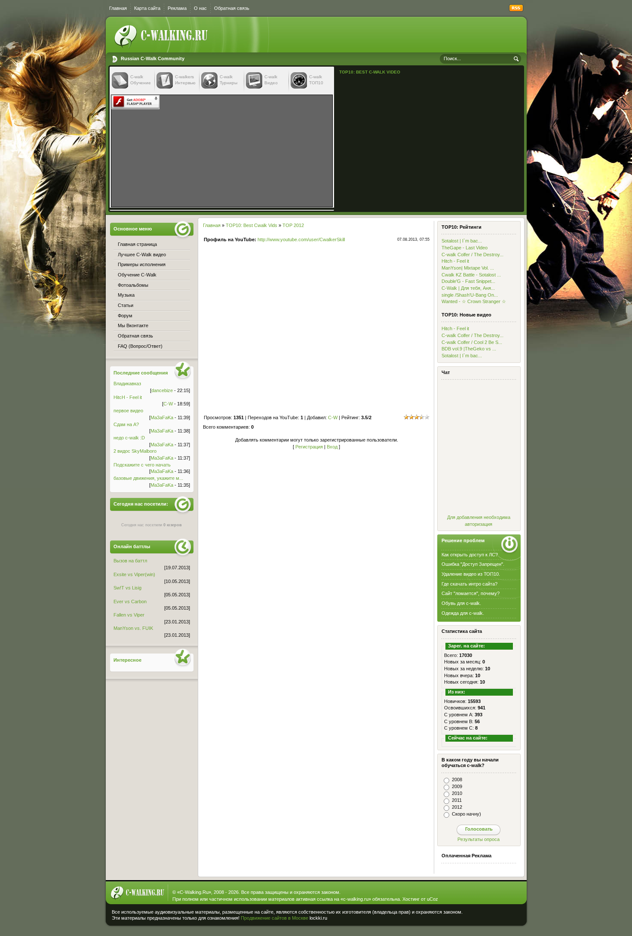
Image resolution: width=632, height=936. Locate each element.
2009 (457, 786)
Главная (118, 8)
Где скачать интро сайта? (469, 583)
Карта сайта (147, 8)
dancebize (162, 390)
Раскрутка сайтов (493, 916)
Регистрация (309, 446)
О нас (200, 8)
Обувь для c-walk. (461, 603)
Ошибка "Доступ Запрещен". (473, 564)
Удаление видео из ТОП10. (471, 574)
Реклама (177, 8)
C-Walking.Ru (194, 892)
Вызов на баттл (130, 560)
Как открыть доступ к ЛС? (470, 554)
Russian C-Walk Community (152, 58)
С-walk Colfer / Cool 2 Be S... (472, 342)
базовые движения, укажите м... (148, 478)
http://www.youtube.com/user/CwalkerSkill (301, 239)
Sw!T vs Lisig (127, 587)
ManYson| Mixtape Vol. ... (468, 267)
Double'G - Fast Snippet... (468, 281)
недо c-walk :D (129, 437)
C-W (332, 417)
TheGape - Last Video (465, 247)
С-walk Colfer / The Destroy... (472, 254)
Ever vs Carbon (130, 601)
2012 (457, 807)
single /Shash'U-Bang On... (470, 295)
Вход (332, 446)
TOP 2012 (293, 225)
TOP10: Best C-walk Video (369, 72)
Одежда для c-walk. (463, 613)
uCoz (432, 899)
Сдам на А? (126, 424)
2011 (457, 800)
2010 (457, 793)
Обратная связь (231, 8)
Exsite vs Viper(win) (134, 574)
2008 (457, 779)
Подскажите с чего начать (142, 464)
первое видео (128, 410)
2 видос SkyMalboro (135, 451)
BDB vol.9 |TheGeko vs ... (469, 348)
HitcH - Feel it (128, 397)
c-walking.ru (355, 899)
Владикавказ (127, 383)
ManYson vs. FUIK (133, 628)
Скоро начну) (466, 813)
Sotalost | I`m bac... (462, 240)
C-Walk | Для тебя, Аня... (468, 288)
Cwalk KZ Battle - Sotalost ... (471, 274)
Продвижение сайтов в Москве (274, 918)
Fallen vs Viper (129, 614)
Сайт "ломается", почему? (471, 593)
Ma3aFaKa (161, 417)
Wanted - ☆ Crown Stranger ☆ (474, 301)
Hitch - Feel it (455, 261)
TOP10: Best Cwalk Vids (251, 225)
